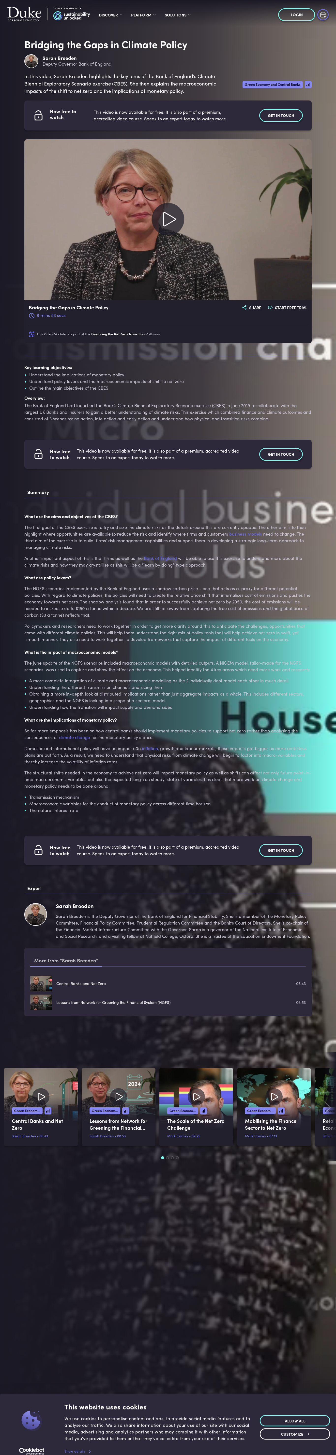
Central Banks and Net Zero (81, 983)
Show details (74, 1445)
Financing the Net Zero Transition (118, 333)
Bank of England (160, 558)
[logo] (48, 15)
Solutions (175, 14)
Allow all (295, 1414)
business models (245, 534)
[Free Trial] (323, 14)
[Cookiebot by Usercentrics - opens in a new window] (31, 1445)
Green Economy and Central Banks (273, 84)
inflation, (150, 748)
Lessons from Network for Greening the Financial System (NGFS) (113, 1002)
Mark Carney (177, 1136)
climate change (74, 737)
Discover (108, 14)
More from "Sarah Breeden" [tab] (66, 960)
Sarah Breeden (24, 1136)
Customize (292, 1428)
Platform (141, 14)
